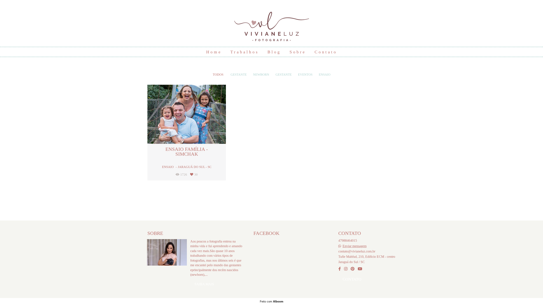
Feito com (271, 301)
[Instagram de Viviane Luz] (345, 269)
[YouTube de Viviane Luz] (360, 269)
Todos (218, 74)
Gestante (239, 74)
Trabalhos (244, 52)
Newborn (261, 74)
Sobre (298, 52)
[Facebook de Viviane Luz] (339, 269)
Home (214, 52)
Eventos (305, 74)
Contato (326, 52)
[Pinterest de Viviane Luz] (352, 269)
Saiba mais (204, 284)
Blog (274, 52)
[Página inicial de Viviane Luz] (272, 24)
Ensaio (324, 74)
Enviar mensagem (355, 246)
